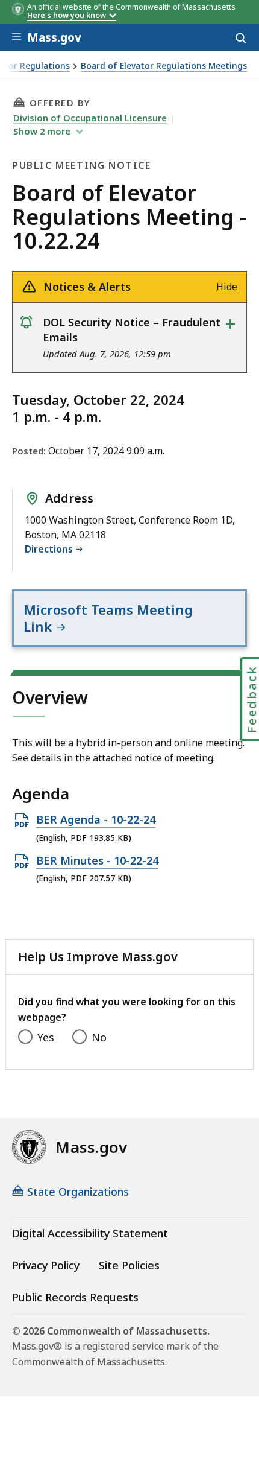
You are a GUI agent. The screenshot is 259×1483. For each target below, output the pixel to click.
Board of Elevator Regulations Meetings (164, 66)
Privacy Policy (46, 1265)
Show (41, 131)
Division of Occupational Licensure (90, 118)
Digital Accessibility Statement (90, 1233)
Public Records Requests (75, 1297)
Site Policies (129, 1265)
